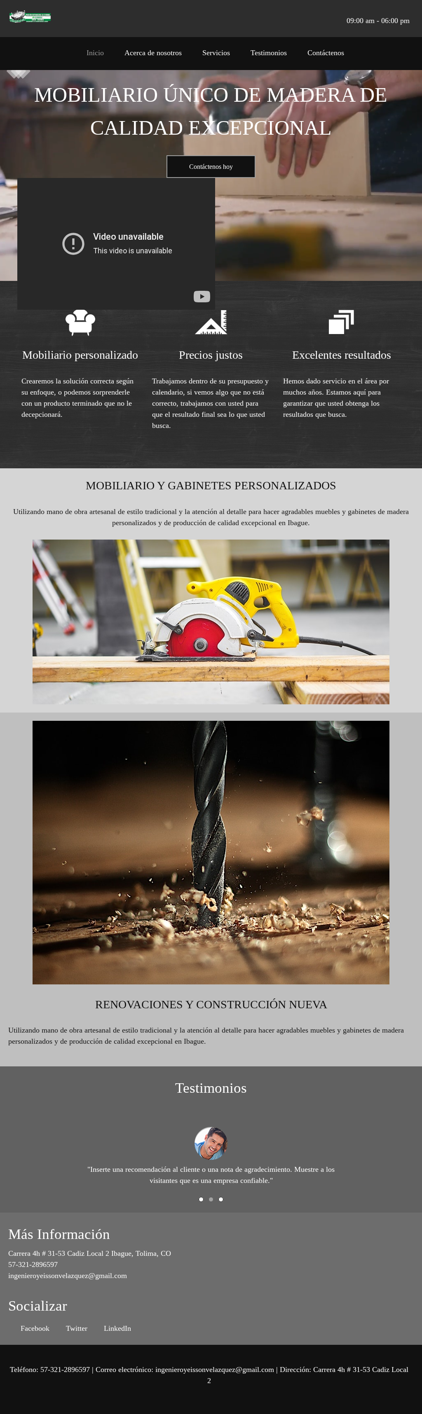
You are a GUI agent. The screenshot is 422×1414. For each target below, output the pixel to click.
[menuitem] (95, 55)
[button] (211, 1144)
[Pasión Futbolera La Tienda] (30, 18)
